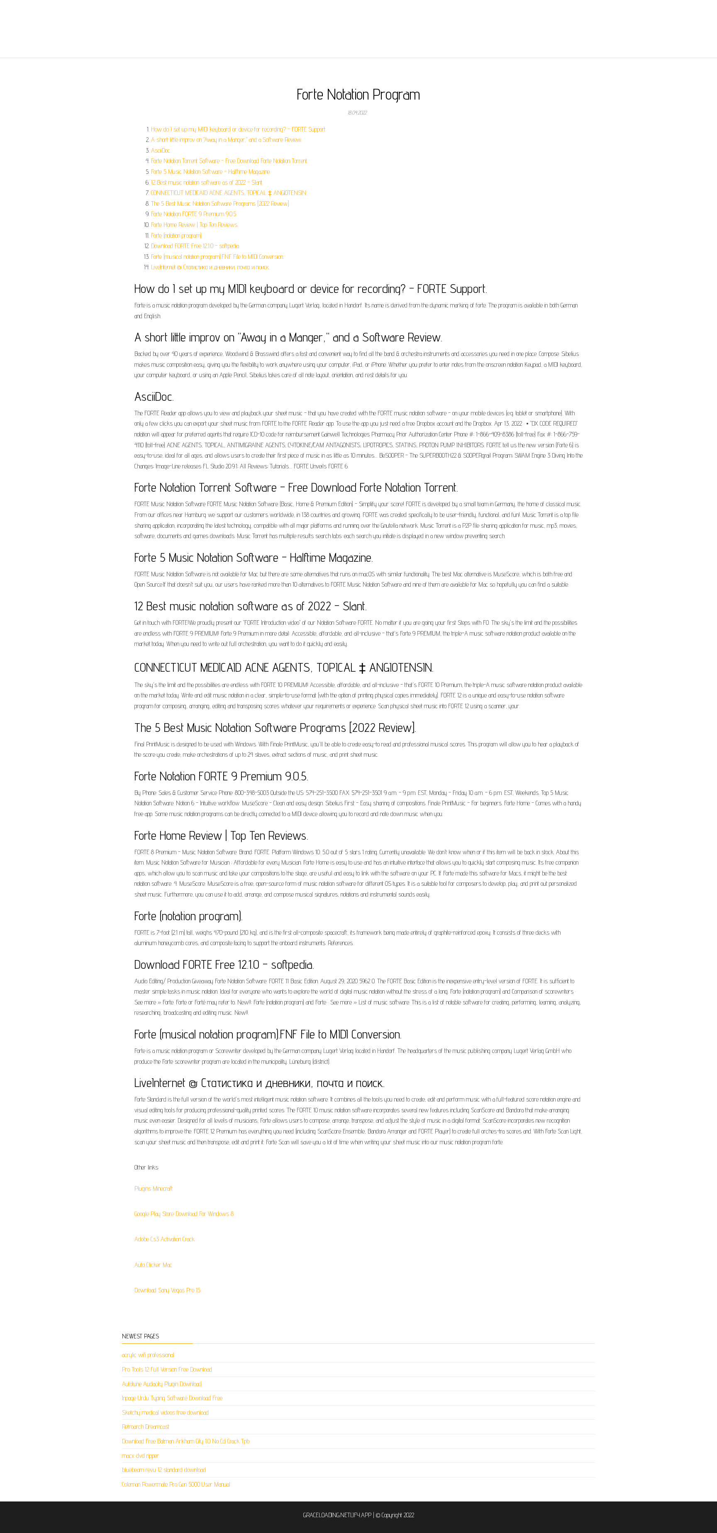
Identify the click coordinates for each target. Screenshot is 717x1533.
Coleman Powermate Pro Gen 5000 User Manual (176, 1484)
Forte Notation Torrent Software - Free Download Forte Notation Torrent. (229, 161)
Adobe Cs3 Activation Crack (164, 1239)
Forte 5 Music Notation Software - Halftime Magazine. (211, 171)
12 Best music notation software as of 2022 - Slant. (207, 182)
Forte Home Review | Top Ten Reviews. (194, 225)
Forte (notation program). (176, 235)
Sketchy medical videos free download (165, 1412)
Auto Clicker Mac (153, 1265)
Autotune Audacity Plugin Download (162, 1384)
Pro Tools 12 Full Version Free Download (167, 1369)
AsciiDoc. (161, 150)
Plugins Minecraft (153, 1188)
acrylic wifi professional (148, 1355)
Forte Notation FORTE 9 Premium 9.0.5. (194, 214)
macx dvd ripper (140, 1456)
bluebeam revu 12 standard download (164, 1470)
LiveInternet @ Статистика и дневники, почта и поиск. (210, 267)
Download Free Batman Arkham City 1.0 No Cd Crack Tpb (185, 1441)
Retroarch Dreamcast (145, 1427)
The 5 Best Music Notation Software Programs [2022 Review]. (220, 203)
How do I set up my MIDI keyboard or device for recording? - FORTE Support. (238, 129)
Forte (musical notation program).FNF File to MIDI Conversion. (217, 257)
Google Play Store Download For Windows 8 (184, 1214)
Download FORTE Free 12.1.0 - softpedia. (195, 246)
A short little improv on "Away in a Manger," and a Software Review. (226, 140)
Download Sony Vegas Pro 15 (167, 1290)
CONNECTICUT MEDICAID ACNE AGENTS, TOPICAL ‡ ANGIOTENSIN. (229, 193)
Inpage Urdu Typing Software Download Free (172, 1398)
